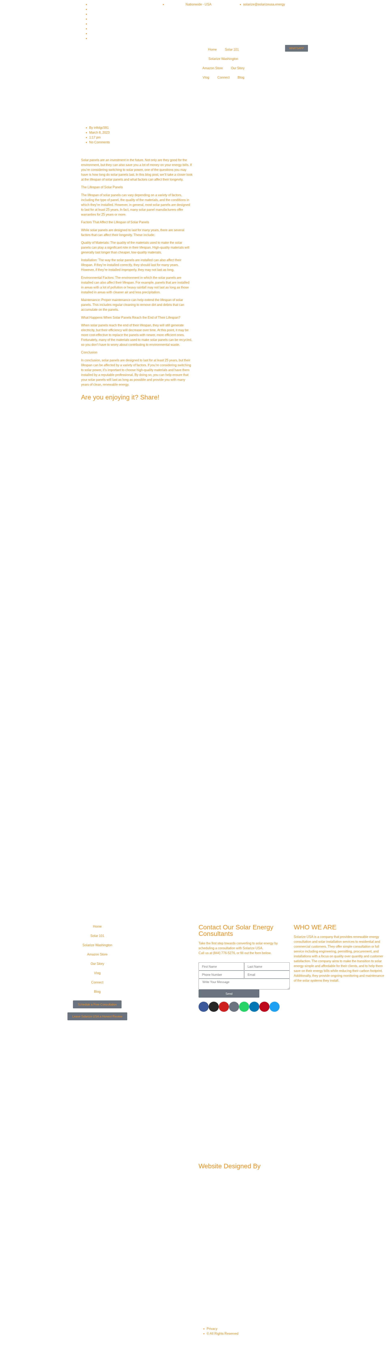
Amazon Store (212, 68)
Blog (241, 77)
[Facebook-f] (204, 1007)
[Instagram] (214, 1007)
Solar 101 (232, 49)
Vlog (206, 77)
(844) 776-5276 (224, 953)
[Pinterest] (264, 1007)
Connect (223, 77)
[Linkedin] (254, 1007)
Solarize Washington (223, 59)
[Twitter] (274, 1007)
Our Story (238, 68)
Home (212, 49)
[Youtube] (224, 1007)
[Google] (234, 1007)
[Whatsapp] (244, 1007)
